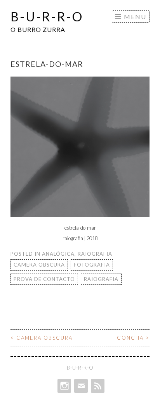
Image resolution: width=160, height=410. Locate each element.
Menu (135, 16)
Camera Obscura (41, 338)
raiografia (95, 254)
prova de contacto (44, 279)
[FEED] (96, 386)
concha (133, 338)
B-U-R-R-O (46, 16)
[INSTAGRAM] (63, 386)
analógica (58, 254)
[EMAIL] (80, 386)
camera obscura (39, 265)
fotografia (92, 265)
